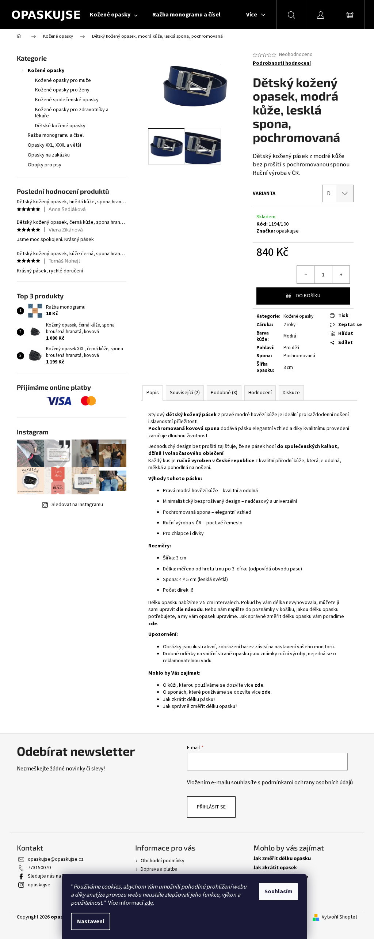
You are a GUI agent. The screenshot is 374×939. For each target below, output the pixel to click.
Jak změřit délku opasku (282, 858)
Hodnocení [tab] (260, 392)
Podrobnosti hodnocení (282, 63)
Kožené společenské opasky (67, 99)
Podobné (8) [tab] (224, 392)
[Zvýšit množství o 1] (341, 274)
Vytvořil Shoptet (339, 917)
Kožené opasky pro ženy (62, 90)
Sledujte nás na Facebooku (57, 876)
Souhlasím (278, 891)
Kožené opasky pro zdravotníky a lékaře (71, 113)
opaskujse (287, 231)
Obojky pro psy (44, 165)
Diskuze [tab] (291, 392)
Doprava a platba (159, 869)
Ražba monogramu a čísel (56, 135)
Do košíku (308, 295)
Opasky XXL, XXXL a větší (54, 145)
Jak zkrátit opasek (275, 867)
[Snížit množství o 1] (305, 274)
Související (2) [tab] (185, 392)
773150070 (39, 867)
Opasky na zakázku (49, 155)
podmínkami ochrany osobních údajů (307, 782)
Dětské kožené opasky (60, 125)
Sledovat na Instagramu (77, 504)
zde (148, 903)
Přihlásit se (211, 807)
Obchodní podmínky (162, 860)
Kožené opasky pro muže (63, 80)
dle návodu (189, 609)
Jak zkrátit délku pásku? (189, 699)
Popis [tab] (152, 392)
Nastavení (90, 921)
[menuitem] (114, 14)
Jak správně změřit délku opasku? (200, 706)
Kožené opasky (46, 70)
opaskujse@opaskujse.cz (56, 859)
